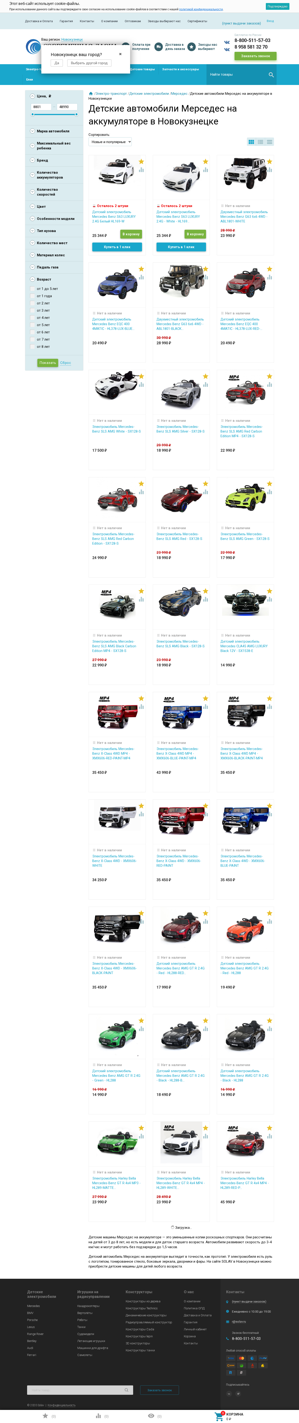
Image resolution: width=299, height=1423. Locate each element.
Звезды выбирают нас (164, 21)
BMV (30, 1313)
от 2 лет (43, 303)
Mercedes (33, 1306)
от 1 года (44, 296)
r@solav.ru (239, 1321)
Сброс (65, 363)
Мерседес (179, 94)
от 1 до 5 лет (47, 289)
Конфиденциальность (61, 1405)
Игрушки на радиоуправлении (93, 1294)
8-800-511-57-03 (252, 40)
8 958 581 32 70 (251, 47)
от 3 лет (43, 310)
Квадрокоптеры (88, 1306)
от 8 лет (43, 347)
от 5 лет (43, 325)
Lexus (31, 1327)
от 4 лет (43, 318)
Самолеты (84, 1355)
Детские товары (142, 69)
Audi (30, 1348)
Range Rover (35, 1334)
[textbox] (241, 74)
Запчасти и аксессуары (180, 69)
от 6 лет (43, 332)
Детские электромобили (149, 94)
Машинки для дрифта (92, 1348)
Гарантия (66, 21)
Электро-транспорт (40, 69)
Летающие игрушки (91, 1341)
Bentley (31, 1341)
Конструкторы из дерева (143, 1301)
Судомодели (85, 1334)
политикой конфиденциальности (201, 9)
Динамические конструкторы (146, 1315)
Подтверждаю (278, 6)
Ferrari (31, 1355)
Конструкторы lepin (139, 1336)
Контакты (87, 21)
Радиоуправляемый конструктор (149, 1322)
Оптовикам (133, 21)
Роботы (82, 1320)
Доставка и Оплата (39, 21)
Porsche (32, 1320)
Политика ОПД (194, 1308)
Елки (29, 79)
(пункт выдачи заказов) (249, 1301)
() (49, 1415)
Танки (81, 1327)
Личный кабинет (195, 1329)
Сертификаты (197, 21)
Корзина (190, 1336)
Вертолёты (85, 1313)
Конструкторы (139, 1292)
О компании (109, 21)
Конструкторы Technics (142, 1308)
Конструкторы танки (140, 1350)
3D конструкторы (138, 1343)
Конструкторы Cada (140, 1329)
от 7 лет (43, 339)
